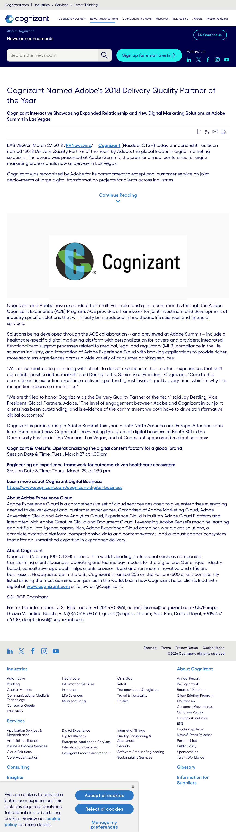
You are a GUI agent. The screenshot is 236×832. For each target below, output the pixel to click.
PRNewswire (78, 145)
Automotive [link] (16, 678)
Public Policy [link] (187, 746)
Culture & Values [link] (190, 712)
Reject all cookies (104, 809)
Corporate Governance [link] (195, 707)
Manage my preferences (104, 824)
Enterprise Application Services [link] (86, 742)
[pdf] (199, 131)
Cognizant (109, 145)
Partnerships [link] (187, 740)
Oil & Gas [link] (124, 678)
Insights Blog (180, 18)
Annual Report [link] (188, 678)
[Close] (133, 786)
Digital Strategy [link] (74, 736)
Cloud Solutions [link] (19, 752)
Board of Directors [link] (191, 690)
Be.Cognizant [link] (187, 684)
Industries (42, 4)
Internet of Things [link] (131, 730)
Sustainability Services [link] (134, 757)
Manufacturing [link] (74, 701)
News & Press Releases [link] (194, 735)
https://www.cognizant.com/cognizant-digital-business (64, 487)
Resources (162, 18)
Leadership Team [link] (190, 729)
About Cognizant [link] (195, 668)
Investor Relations (217, 18)
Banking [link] (13, 684)
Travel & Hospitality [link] (132, 695)
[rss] (207, 131)
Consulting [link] (18, 767)
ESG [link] (180, 723)
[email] (215, 131)
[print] (223, 131)
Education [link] (15, 711)
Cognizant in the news (137, 18)
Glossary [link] (186, 767)
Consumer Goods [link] (21, 705)
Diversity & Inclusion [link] (192, 718)
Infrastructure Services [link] (79, 747)
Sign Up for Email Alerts (146, 55)
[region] (69, 807)
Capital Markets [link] (19, 690)
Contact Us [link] (186, 701)
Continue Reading (118, 195)
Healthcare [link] (71, 678)
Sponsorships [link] (187, 752)
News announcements (104, 18)
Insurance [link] (69, 690)
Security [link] (123, 746)
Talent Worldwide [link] (190, 757)
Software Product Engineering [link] (140, 752)
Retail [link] (121, 684)
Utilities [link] (123, 701)
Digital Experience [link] (76, 730)
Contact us (212, 35)
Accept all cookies (104, 795)
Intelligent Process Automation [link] (85, 753)
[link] (11, 651)
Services (61, 4)
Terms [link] (166, 648)
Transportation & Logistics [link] (137, 690)
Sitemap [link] (150, 648)
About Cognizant (20, 31)
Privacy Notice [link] (186, 648)
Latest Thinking (86, 4)
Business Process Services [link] (27, 746)
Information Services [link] (78, 684)
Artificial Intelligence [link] (23, 740)
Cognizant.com (17, 4)
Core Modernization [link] (22, 757)
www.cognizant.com (48, 586)
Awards (197, 18)
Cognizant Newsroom (72, 18)
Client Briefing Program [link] (195, 695)
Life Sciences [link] (72, 695)
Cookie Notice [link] (213, 648)
